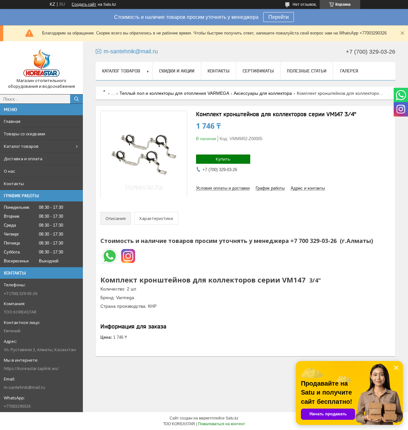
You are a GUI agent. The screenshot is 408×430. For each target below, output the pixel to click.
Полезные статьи (306, 70)
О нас (9, 171)
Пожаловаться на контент (221, 424)
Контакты (14, 183)
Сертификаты (258, 70)
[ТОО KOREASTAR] (41, 62)
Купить (223, 159)
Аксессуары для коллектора (263, 93)
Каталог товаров (21, 146)
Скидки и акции (176, 70)
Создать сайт (84, 4)
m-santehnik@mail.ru (24, 387)
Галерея (349, 70)
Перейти (278, 17)
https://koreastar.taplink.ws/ (31, 368)
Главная (12, 121)
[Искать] (76, 99)
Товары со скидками (24, 134)
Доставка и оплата (23, 159)
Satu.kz (232, 418)
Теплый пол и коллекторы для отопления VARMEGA (174, 93)
